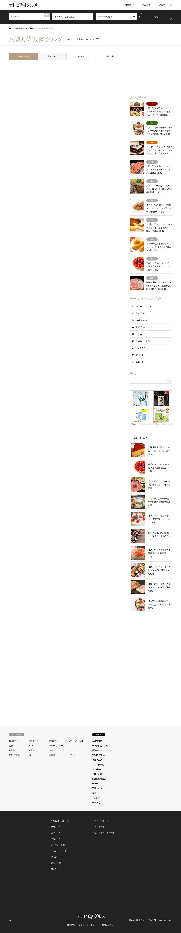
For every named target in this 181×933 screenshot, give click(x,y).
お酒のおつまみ (143, 341)
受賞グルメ (141, 327)
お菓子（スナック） (38, 750)
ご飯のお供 (141, 334)
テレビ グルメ (146, 920)
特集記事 (146, 5)
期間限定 (96, 802)
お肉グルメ (14, 741)
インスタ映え (142, 348)
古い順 (81, 56)
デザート (140, 355)
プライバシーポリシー (88, 925)
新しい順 (52, 56)
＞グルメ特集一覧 (100, 821)
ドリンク (73, 755)
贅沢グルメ (141, 313)
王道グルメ (97, 788)
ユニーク (140, 362)
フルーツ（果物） (77, 741)
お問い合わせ (108, 925)
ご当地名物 (97, 741)
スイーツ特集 (98, 827)
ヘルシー (96, 798)
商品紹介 (129, 5)
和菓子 (12, 750)
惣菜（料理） (15, 755)
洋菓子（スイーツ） (58, 745)
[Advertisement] (151, 70)
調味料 (52, 755)
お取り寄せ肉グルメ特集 (103, 833)
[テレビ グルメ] (23, 5)
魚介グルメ (34, 741)
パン (31, 745)
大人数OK (96, 769)
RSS (10, 920)
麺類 (52, 750)
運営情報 (71, 925)
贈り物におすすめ (144, 306)
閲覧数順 (110, 56)
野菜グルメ (54, 741)
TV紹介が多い (142, 320)
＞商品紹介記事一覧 (60, 821)
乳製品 (12, 745)
